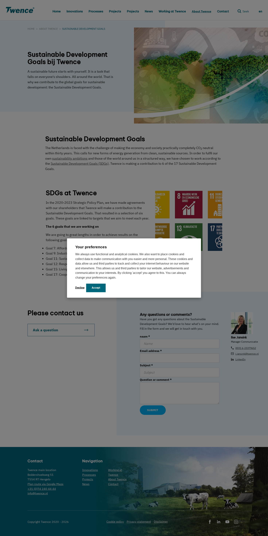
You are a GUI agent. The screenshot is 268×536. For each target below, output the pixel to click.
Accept (96, 287)
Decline (79, 287)
